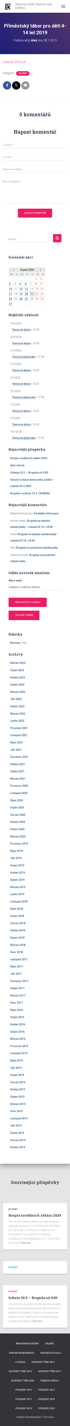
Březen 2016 (17, 1038)
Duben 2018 (17, 937)
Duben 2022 (17, 706)
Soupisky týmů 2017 (49, 1371)
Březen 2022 (17, 713)
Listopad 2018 (18, 901)
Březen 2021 (17, 778)
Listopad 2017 (18, 959)
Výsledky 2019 (23, 1408)
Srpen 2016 (17, 1017)
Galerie (49, 1343)
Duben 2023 (17, 684)
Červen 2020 (17, 814)
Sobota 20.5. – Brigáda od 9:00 (29, 472)
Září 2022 (16, 699)
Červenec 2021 (19, 756)
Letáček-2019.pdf (14, 62)
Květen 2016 (17, 1024)
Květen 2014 (17, 1147)
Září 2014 (16, 1125)
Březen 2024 (17, 662)
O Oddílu (20, 1362)
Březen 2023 (17, 691)
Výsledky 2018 (46, 1399)
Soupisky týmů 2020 (22, 1380)
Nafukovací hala (51, 1353)
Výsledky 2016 (46, 1390)
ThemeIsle (48, 1417)
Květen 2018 (17, 930)
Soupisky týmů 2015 (20, 1371)
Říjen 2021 (16, 742)
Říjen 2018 (16, 908)
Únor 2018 (16, 952)
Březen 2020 (17, 836)
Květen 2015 (17, 1089)
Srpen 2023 (17, 670)
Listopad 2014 (18, 1118)
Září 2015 (16, 1067)
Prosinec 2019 (19, 843)
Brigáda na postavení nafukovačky (37, 547)
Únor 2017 (16, 1002)
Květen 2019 (17, 872)
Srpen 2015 (17, 1074)
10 (10, 288)
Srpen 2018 (17, 915)
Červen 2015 (17, 1082)
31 (10, 303)
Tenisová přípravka (23, 356)
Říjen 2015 (16, 1060)
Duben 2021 (17, 771)
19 (21, 293)
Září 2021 (16, 749)
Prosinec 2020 (19, 785)
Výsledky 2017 (23, 1399)
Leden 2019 (17, 894)
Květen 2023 (17, 677)
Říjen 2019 (16, 850)
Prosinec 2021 (19, 728)
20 (26, 293)
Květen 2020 (17, 821)
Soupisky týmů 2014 (43, 1362)
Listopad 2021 (18, 735)
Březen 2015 (17, 1104)
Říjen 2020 (16, 800)
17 (10, 293)
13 (26, 288)
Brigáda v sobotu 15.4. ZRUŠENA (30, 493)
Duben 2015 (17, 1096)
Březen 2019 (17, 887)
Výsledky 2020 (46, 1408)
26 (21, 298)
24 (10, 298)
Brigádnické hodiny (27, 1343)
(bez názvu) (17, 465)
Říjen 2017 (16, 966)
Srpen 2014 (17, 1132)
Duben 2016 (17, 1031)
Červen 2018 (17, 923)
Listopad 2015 (18, 1053)
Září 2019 (16, 858)
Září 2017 (16, 973)
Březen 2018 (17, 944)
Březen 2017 (17, 995)
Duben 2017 (17, 988)
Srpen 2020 (17, 807)
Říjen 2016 (16, 1009)
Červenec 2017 (19, 981)
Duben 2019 (17, 879)
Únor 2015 (16, 1111)
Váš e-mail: (15, 580)
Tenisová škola (21, 329)
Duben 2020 (17, 829)
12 (21, 288)
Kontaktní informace (46, 513)
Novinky (23, 73)
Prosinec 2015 (19, 1046)
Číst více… (26, 1242)
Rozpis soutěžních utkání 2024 (28, 458)
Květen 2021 (17, 764)
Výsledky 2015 (23, 1390)
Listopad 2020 (18, 793)
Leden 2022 (17, 720)
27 (26, 298)
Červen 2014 (17, 1140)
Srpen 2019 (17, 865)
